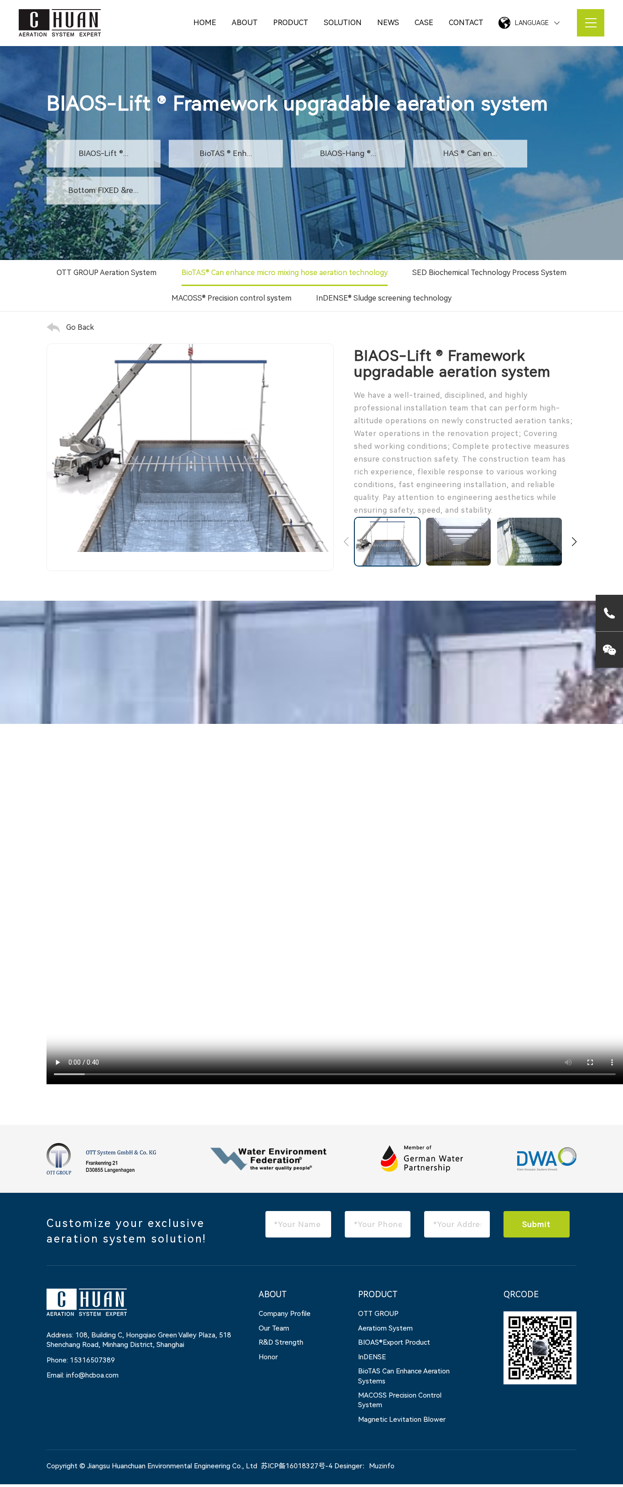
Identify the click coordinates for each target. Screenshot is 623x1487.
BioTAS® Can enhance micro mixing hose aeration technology (285, 272)
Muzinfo (382, 1466)
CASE (424, 22)
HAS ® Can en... (470, 153)
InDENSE (372, 1357)
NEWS (388, 22)
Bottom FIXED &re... (103, 190)
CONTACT (466, 22)
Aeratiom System (385, 1328)
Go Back (80, 327)
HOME (204, 22)
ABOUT (245, 22)
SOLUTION (343, 22)
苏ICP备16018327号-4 (296, 1466)
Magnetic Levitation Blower (402, 1419)
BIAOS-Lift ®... (104, 153)
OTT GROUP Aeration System (106, 272)
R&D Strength (281, 1342)
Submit (536, 1224)
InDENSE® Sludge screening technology (384, 298)
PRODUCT (290, 22)
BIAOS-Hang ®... (348, 153)
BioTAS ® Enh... (226, 153)
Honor (268, 1357)
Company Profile (285, 1314)
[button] (574, 542)
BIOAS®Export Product (394, 1342)
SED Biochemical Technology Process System (489, 272)
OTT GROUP (378, 1314)
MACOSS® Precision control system (231, 298)
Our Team (274, 1328)
